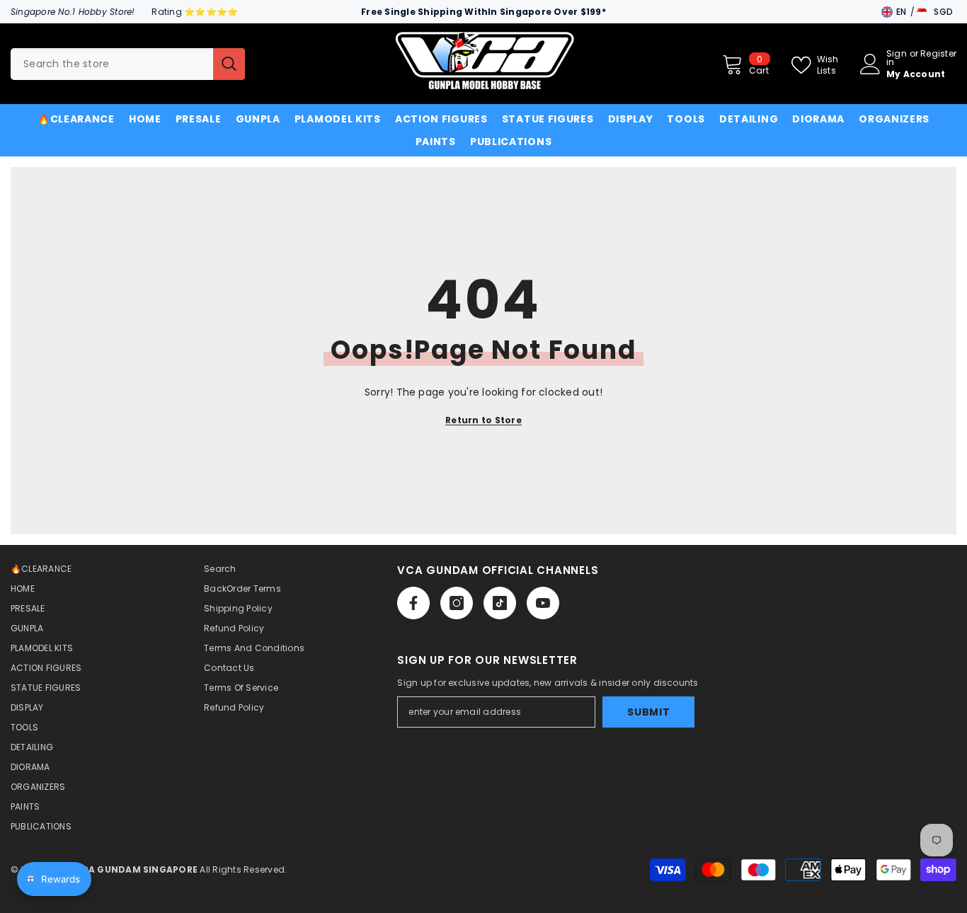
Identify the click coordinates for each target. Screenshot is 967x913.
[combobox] (112, 64)
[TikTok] (499, 603)
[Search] (128, 64)
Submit (648, 712)
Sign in (896, 58)
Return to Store (483, 420)
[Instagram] (456, 603)
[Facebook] (413, 603)
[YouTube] (543, 603)
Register (938, 54)
